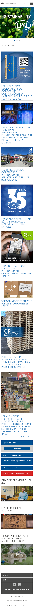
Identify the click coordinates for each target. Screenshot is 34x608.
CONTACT (20, 591)
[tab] (17, 442)
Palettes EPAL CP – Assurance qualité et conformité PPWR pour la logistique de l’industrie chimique (15, 362)
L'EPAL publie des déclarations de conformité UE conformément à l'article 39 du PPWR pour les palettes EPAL (16, 92)
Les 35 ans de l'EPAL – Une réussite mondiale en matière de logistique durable (16, 222)
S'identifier (17, 448)
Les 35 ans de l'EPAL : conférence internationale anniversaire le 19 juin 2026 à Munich (15, 175)
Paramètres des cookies (17, 606)
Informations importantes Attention (15, 473)
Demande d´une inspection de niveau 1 (17, 461)
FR (25, 3)
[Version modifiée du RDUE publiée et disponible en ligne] (17, 289)
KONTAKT (5, 575)
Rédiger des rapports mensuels (14, 455)
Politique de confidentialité (17, 601)
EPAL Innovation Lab (10, 468)
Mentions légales (17, 596)
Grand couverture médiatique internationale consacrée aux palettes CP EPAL (16, 271)
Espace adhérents (9, 442)
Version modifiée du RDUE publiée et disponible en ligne (16, 303)
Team (12, 591)
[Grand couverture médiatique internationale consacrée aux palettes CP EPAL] (17, 247)
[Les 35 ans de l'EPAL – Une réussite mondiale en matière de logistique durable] (17, 200)
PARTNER (5, 580)
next (29, 437)
